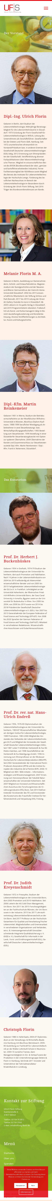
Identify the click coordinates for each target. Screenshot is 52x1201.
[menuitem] (44, 8)
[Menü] (44, 8)
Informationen (26, 1192)
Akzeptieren (20, 1185)
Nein (33, 1185)
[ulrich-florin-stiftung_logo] (21, 9)
